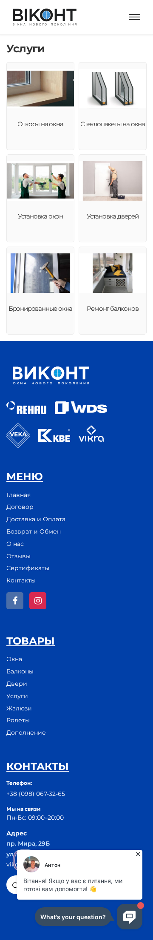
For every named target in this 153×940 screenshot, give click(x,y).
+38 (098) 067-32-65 (35, 794)
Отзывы (18, 556)
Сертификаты (27, 568)
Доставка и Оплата (35, 519)
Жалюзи (19, 708)
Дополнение (26, 732)
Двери (16, 683)
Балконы (20, 671)
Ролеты (18, 720)
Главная (18, 495)
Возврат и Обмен (33, 531)
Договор (20, 507)
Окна (14, 659)
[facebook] (14, 600)
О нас (15, 544)
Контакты (21, 580)
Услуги (17, 696)
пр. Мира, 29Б (28, 843)
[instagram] (37, 600)
